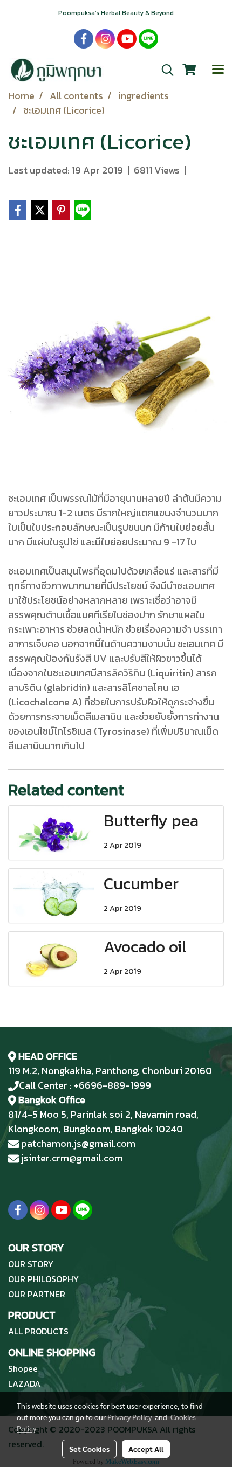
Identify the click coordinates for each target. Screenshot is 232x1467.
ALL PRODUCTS (38, 1331)
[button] (164, 70)
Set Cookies (89, 1449)
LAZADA (24, 1383)
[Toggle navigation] (218, 70)
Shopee (23, 1368)
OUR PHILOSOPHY (43, 1278)
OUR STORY (30, 1263)
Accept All (145, 1449)
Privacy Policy (129, 1417)
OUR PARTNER (36, 1294)
